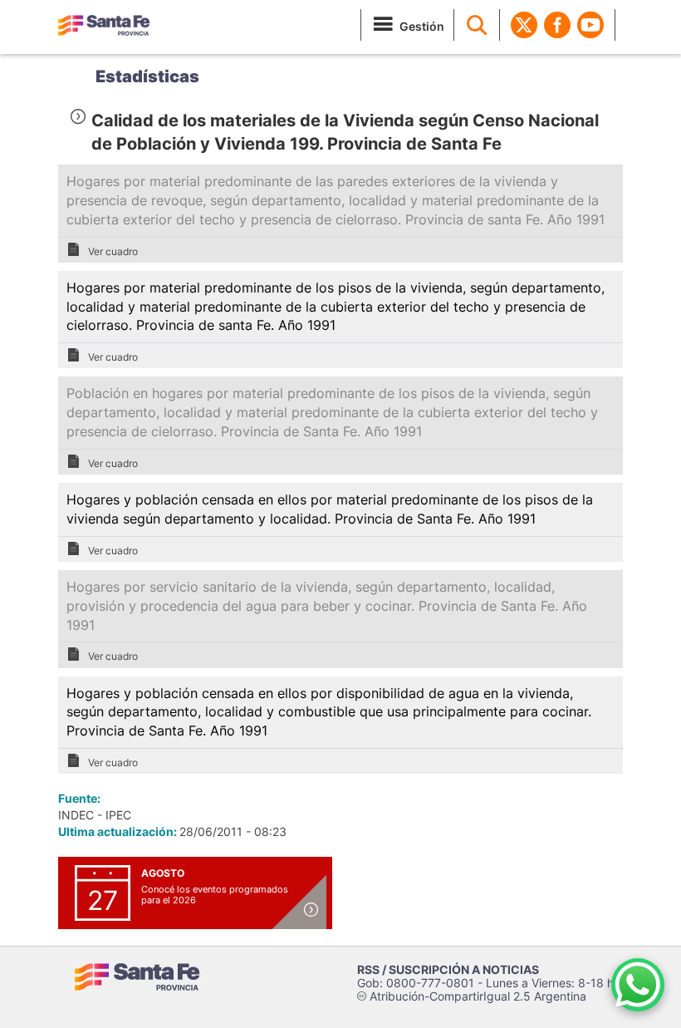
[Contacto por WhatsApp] (637, 984)
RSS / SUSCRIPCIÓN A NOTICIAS (448, 969)
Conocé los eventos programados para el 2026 (214, 894)
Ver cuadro (113, 251)
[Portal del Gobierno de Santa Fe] (104, 25)
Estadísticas (147, 76)
